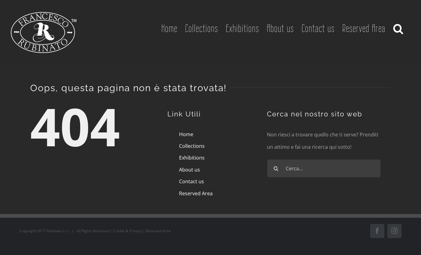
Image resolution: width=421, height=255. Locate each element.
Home (186, 134)
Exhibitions (192, 157)
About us (189, 169)
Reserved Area (196, 193)
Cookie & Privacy (128, 230)
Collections (192, 146)
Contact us (191, 181)
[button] (398, 28)
